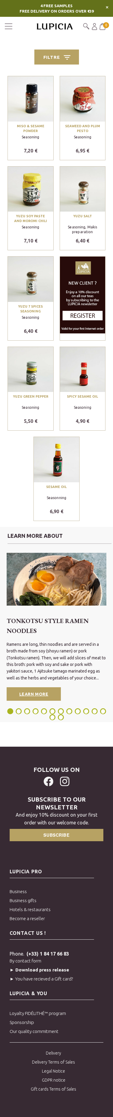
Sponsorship (22, 1022)
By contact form (25, 960)
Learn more (34, 694)
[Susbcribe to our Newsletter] (82, 294)
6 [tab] (52, 711)
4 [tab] (36, 711)
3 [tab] (27, 711)
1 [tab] (10, 711)
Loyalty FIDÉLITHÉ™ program (38, 1013)
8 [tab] (69, 711)
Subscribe (56, 835)
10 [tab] (86, 711)
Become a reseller (27, 918)
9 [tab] (78, 711)
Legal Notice (53, 1071)
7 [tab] (61, 711)
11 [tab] (95, 711)
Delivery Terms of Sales (53, 1062)
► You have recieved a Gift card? (41, 978)
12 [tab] (103, 711)
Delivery (53, 1053)
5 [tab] (44, 711)
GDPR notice (53, 1080)
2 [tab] (19, 711)
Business (18, 891)
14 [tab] (61, 717)
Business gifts (23, 900)
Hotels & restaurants (30, 909)
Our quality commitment (34, 1031)
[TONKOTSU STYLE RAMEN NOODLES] (56, 579)
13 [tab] (52, 717)
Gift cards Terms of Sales (53, 1089)
